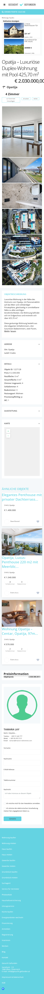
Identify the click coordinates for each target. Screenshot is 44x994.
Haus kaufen (7, 849)
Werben (5, 946)
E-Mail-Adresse (9, 769)
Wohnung (5, 18)
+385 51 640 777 (16, 736)
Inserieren (6, 940)
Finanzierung (7, 923)
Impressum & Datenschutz (13, 977)
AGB (3, 983)
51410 (6, 505)
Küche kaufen (7, 912)
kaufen (12, 18)
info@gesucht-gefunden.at (19, 971)
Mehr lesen (10, 331)
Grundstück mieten (10, 877)
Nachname (8, 759)
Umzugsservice (8, 906)
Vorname (7, 748)
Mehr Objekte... (10, 733)
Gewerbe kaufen (8, 860)
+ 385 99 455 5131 (15, 738)
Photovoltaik (7, 894)
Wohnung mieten (9, 843)
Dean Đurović (15, 521)
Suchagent (6, 883)
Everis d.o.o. (14, 593)
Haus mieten (7, 854)
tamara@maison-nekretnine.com (20, 741)
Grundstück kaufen (9, 872)
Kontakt (5, 957)
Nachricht (7, 789)
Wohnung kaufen (9, 837)
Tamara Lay (11, 729)
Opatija (12, 87)
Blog (3, 952)
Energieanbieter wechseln (12, 917)
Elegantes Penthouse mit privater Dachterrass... (22, 496)
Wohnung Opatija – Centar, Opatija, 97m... (20, 631)
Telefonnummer (9, 780)
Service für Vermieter (10, 889)
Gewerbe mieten (8, 866)
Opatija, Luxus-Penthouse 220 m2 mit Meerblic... (20, 562)
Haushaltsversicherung (11, 900)
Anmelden (6, 929)
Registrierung (7, 934)
